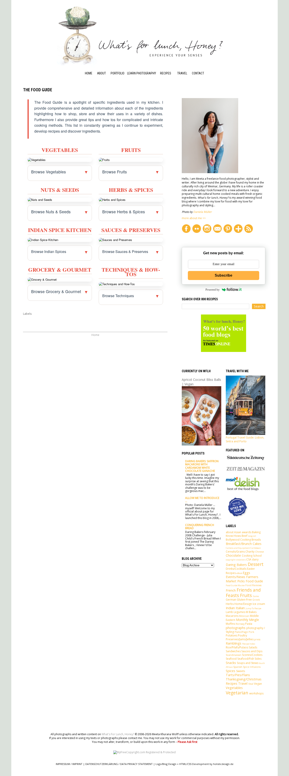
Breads (256, 540)
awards (246, 532)
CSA (248, 559)
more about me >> (194, 218)
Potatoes (231, 635)
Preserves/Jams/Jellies (240, 639)
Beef (244, 536)
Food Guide (167, 98)
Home (88, 73)
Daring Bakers (236, 564)
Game (256, 596)
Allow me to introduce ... (202, 499)
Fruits (246, 595)
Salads (253, 647)
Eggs (246, 573)
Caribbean (255, 547)
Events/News (235, 577)
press (257, 639)
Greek (256, 599)
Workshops (135, 79)
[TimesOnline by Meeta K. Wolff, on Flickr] (223, 351)
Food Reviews (253, 585)
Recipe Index (169, 79)
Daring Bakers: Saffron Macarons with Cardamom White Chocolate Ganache (202, 466)
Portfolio (117, 73)
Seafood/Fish (245, 659)
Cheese (259, 551)
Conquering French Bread (199, 526)
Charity (249, 551)
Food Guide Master (235, 585)
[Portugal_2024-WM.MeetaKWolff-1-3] (245, 434)
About (101, 73)
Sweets (240, 671)
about (229, 532)
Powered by (212, 289)
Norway (240, 623)
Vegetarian (237, 693)
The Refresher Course (137, 100)
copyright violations (236, 559)
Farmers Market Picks (242, 579)
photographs (235, 628)
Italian (240, 608)
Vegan (258, 684)
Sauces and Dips (251, 651)
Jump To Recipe (253, 608)
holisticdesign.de (223, 764)
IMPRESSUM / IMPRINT (69, 764)
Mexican (244, 616)
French (231, 590)
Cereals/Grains (235, 551)
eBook (239, 573)
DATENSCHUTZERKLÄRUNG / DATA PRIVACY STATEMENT (119, 764)
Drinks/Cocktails (236, 569)
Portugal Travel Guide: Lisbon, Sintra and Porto (245, 439)
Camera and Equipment (238, 547)
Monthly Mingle (247, 620)
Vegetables (234, 688)
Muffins (230, 624)
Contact (198, 73)
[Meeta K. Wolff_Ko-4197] (210, 172)
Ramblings (233, 643)
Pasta (248, 624)
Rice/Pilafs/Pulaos (237, 647)
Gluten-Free (244, 600)
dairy (255, 559)
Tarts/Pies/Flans (238, 675)
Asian (237, 532)
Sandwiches (233, 651)
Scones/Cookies (252, 655)
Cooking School (165, 89)
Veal (250, 683)
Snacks (231, 663)
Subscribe (223, 275)
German (231, 600)
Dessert (255, 564)
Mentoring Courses (134, 89)
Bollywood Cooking (238, 540)
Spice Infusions (252, 666)
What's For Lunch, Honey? (118, 734)
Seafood (231, 659)
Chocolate (233, 555)
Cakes (257, 544)
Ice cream (259, 604)
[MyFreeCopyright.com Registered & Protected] (144, 752)
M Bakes (251, 612)
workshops (256, 693)
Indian (230, 608)
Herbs (230, 604)
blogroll (252, 536)
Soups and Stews (247, 663)
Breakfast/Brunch (239, 544)
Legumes (239, 612)
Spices (230, 671)
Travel (182, 73)
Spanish (237, 666)
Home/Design (243, 604)
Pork (251, 632)
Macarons (232, 616)
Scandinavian (233, 655)
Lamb (229, 612)
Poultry (242, 635)
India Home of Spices (169, 108)
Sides (258, 659)
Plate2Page (241, 632)
